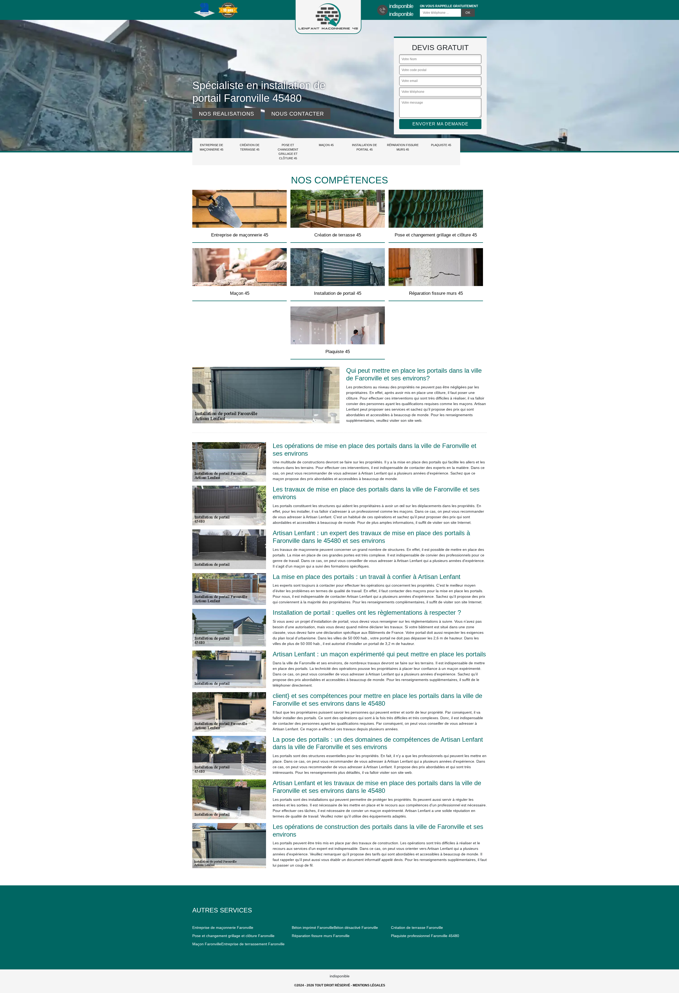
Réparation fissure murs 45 (403, 147)
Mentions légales (369, 985)
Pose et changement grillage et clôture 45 (288, 151)
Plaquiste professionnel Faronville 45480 (425, 936)
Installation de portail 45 (364, 147)
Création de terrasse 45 (249, 147)
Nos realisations (226, 114)
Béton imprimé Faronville (313, 927)
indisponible (401, 6)
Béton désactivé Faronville (356, 927)
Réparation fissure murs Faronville (321, 936)
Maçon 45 (326, 145)
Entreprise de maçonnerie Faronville (222, 927)
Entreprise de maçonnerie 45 (211, 147)
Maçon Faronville (206, 944)
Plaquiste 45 (441, 145)
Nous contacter (297, 114)
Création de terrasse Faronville (417, 927)
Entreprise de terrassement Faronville (253, 944)
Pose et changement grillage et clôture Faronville (233, 936)
